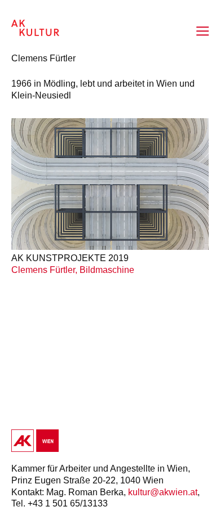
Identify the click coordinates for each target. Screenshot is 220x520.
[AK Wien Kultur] (35, 28)
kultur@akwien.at (162, 492)
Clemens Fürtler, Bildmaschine (72, 270)
